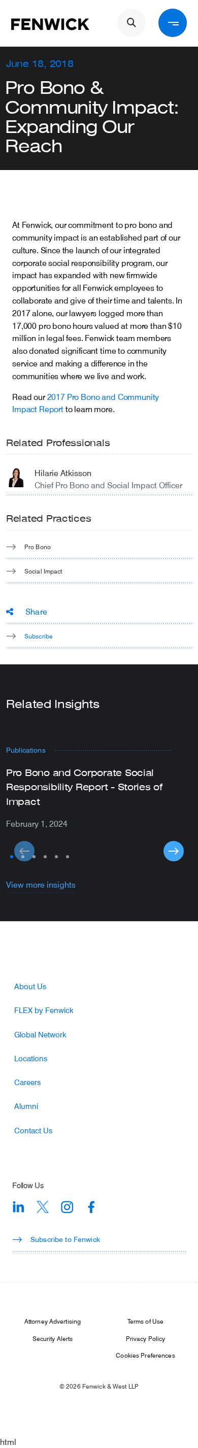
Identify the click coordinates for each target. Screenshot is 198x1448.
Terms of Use (145, 1321)
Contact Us (33, 1130)
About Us (30, 986)
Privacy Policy (146, 1338)
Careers (27, 1082)
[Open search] (131, 23)
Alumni (26, 1106)
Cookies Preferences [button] (145, 1355)
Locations (30, 1058)
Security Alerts (52, 1338)
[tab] (11, 856)
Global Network (40, 1034)
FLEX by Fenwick (44, 1010)
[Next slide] (173, 851)
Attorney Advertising (52, 1321)
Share (36, 611)
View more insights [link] (41, 884)
